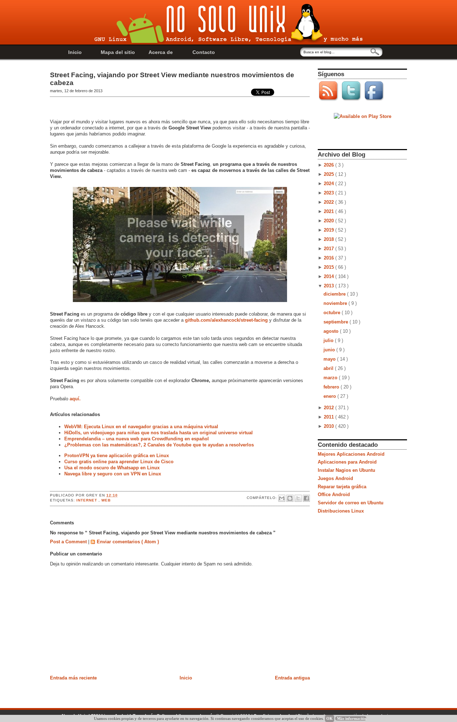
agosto (331, 331)
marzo (331, 377)
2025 (329, 174)
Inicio (75, 52)
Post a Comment (69, 541)
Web (106, 500)
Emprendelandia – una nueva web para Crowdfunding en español (136, 438)
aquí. (75, 398)
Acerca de (161, 52)
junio (329, 349)
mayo (330, 359)
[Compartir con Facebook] (306, 498)
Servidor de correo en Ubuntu (350, 502)
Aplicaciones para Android (347, 462)
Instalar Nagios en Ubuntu (346, 470)
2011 (329, 417)
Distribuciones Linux (341, 511)
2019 (329, 230)
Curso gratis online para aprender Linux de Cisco (119, 461)
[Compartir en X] (298, 498)
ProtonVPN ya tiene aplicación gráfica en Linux (116, 455)
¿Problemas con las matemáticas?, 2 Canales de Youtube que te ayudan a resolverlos (159, 444)
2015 (329, 267)
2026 (329, 165)
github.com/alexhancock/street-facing (227, 320)
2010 (329, 426)
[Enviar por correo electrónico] (281, 498)
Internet (87, 500)
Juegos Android (335, 478)
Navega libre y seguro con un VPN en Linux (112, 473)
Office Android (334, 494)
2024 (329, 183)
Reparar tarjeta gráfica (342, 486)
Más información (351, 718)
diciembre (335, 294)
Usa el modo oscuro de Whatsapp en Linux (112, 467)
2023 (329, 193)
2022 (329, 202)
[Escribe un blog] (289, 498)
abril (329, 368)
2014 (329, 276)
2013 (329, 285)
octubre (332, 312)
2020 (329, 220)
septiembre (336, 322)
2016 (329, 258)
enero (330, 396)
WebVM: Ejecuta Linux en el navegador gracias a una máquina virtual (141, 426)
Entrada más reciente (73, 678)
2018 (329, 239)
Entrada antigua (292, 678)
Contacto (203, 52)
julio (329, 340)
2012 (329, 407)
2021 (329, 211)
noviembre (335, 303)
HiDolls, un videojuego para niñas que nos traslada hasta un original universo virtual (158, 432)
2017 (329, 248)
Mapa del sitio (118, 52)
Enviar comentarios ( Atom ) (128, 541)
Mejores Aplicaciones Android (351, 454)
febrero (332, 387)
